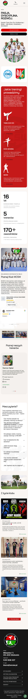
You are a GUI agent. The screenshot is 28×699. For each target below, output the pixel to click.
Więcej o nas (14, 34)
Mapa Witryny (20, 692)
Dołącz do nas (14, 30)
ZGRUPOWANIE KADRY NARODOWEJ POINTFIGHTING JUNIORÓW (12, 562)
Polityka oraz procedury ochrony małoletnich (11, 677)
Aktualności (7, 671)
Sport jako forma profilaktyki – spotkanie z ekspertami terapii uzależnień (13, 601)
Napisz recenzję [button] (12, 304)
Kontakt (5, 684)
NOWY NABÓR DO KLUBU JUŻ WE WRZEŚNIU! (11, 523)
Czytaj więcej (23, 534)
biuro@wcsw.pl (10, 665)
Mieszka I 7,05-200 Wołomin (11, 654)
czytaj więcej (9, 133)
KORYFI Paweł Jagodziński (16, 696)
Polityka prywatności (10, 681)
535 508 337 (9, 660)
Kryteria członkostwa (10, 674)
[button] (14, 424)
